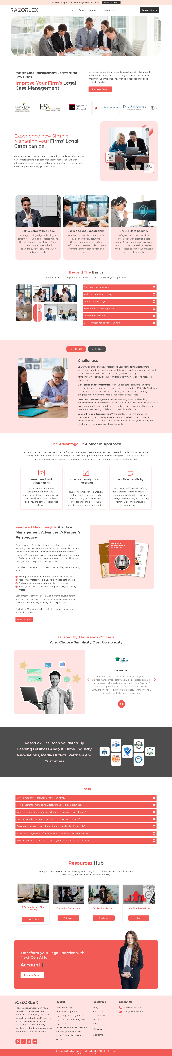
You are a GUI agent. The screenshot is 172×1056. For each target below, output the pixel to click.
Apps (81, 10)
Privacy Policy (77, 1054)
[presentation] (88, 679)
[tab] (76, 349)
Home (73, 10)
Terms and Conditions (92, 1054)
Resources (109, 10)
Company (93, 10)
